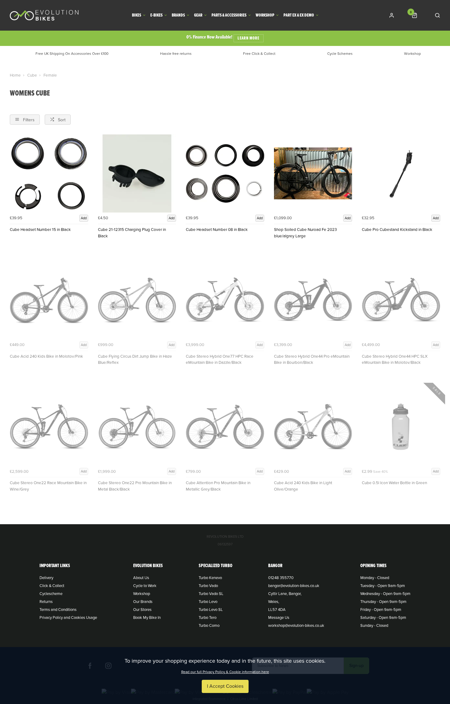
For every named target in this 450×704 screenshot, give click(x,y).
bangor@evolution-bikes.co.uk (293, 585)
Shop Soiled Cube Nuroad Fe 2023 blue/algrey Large (305, 233)
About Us (141, 577)
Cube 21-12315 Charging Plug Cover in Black (132, 233)
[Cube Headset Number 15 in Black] (49, 173)
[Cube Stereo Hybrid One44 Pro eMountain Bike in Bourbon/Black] (313, 300)
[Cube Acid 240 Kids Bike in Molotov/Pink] (49, 300)
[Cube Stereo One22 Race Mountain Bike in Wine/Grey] (49, 427)
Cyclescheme (50, 593)
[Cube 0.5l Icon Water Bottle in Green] (401, 427)
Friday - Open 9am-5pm (380, 609)
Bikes (136, 15)
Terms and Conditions (58, 609)
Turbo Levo (208, 601)
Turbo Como (209, 625)
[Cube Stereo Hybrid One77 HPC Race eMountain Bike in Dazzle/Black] (225, 300)
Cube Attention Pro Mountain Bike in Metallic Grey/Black (218, 486)
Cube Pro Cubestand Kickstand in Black (397, 229)
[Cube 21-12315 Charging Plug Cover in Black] (137, 173)
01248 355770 (281, 577)
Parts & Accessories (229, 15)
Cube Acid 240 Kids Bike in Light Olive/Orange (303, 486)
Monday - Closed (374, 577)
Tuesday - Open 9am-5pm (382, 585)
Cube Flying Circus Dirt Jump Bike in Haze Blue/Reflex (135, 359)
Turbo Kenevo (210, 577)
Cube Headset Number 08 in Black (217, 229)
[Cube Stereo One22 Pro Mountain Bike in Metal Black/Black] (137, 427)
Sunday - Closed (374, 625)
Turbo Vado (208, 585)
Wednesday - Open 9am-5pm (385, 593)
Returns (46, 601)
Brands (178, 15)
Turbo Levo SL (211, 609)
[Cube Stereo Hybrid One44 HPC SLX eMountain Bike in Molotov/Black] (401, 300)
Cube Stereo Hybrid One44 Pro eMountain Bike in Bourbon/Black (312, 359)
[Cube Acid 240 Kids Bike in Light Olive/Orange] (313, 427)
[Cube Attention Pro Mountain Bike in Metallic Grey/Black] (225, 427)
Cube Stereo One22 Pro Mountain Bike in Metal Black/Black (135, 486)
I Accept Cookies (225, 686)
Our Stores (142, 609)
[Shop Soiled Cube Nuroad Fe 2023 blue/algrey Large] (313, 173)
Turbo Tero (207, 617)
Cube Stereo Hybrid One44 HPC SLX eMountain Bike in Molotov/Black (395, 359)
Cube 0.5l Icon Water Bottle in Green (394, 482)
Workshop (265, 15)
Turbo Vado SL (211, 593)
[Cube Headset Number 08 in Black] (225, 173)
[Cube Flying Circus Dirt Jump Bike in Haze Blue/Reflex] (137, 300)
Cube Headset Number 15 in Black (40, 229)
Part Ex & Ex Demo (298, 15)
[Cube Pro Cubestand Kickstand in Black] (401, 173)
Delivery (46, 577)
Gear (198, 15)
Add (84, 218)
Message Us (278, 617)
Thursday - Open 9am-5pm (383, 601)
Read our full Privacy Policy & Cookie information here (225, 672)
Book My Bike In (147, 617)
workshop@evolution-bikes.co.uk (296, 625)
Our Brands (142, 601)
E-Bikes (156, 15)
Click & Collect (51, 585)
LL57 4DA (277, 609)
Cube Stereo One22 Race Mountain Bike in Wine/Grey (48, 486)
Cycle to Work (144, 585)
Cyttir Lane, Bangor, (285, 593)
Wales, (273, 601)
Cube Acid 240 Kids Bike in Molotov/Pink (46, 356)
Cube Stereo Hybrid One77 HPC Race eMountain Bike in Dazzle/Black (219, 359)
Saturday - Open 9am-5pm (383, 617)
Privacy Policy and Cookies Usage (68, 617)
